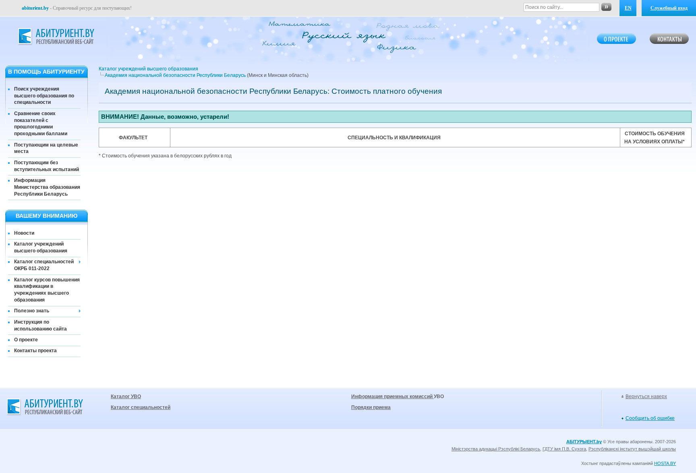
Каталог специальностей (140, 407)
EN (628, 8)
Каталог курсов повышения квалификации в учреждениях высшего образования (47, 290)
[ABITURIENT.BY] (55, 37)
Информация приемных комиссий (392, 396)
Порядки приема (371, 407)
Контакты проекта (35, 350)
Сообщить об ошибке (650, 418)
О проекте (26, 340)
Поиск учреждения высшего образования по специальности (44, 95)
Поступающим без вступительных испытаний (46, 166)
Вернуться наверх (646, 396)
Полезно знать (31, 311)
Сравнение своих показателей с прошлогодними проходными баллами (40, 123)
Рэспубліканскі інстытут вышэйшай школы (632, 448)
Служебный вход (669, 8)
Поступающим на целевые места (46, 148)
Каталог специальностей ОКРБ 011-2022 (44, 265)
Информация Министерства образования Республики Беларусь (47, 187)
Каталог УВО (126, 396)
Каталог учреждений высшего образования (40, 247)
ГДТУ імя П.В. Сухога (564, 448)
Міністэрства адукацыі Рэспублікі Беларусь (496, 448)
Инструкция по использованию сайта (40, 325)
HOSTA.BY (665, 463)
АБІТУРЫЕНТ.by (584, 441)
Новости (24, 233)
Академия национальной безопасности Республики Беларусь (175, 75)
